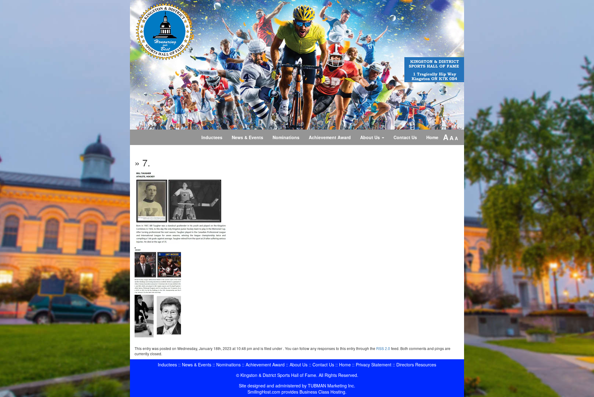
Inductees (211, 137)
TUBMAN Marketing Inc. (331, 385)
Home (432, 137)
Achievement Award (330, 137)
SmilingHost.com (264, 392)
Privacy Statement (373, 364)
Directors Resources (416, 364)
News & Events (247, 137)
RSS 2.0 (383, 348)
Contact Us (405, 137)
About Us (370, 137)
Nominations (286, 137)
